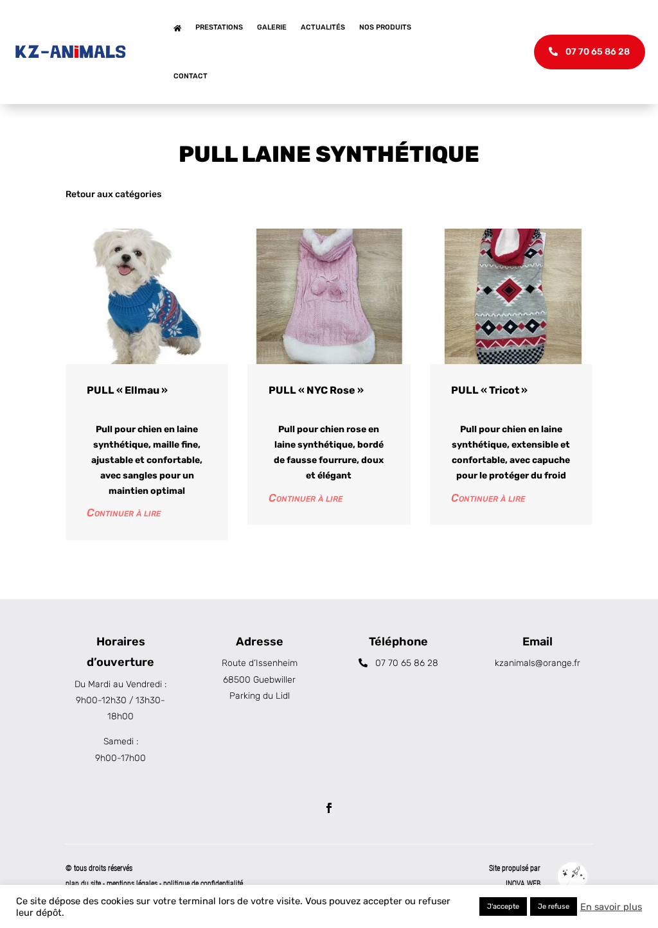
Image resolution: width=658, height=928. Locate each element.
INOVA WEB (523, 883)
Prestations (219, 27)
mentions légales (133, 883)
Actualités (323, 27)
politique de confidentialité (203, 883)
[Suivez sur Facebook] (329, 808)
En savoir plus (611, 907)
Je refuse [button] (553, 906)
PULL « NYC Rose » (316, 390)
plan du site (83, 883)
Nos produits (385, 27)
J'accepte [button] (503, 906)
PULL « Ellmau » (127, 390)
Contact (190, 76)
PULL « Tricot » (489, 390)
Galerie (272, 27)
